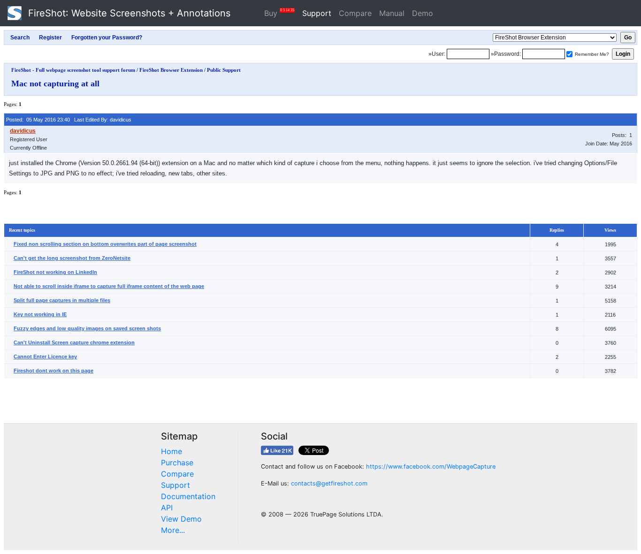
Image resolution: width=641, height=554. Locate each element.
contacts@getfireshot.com (329, 483)
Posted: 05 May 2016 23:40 (38, 119)
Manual (391, 13)
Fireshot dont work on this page (53, 370)
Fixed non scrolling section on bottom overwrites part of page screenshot (105, 244)
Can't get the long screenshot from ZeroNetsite (72, 258)
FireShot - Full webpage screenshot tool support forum (73, 70)
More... (173, 530)
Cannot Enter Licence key (45, 356)
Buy (279, 13)
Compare (355, 13)
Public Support (224, 70)
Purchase (177, 462)
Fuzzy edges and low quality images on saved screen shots (87, 328)
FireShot (127, 13)
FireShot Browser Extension (171, 70)
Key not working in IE (40, 314)
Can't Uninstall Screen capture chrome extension (74, 342)
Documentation (188, 496)
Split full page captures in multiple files (62, 300)
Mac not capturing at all (55, 83)
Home (171, 451)
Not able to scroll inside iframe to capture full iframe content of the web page (109, 286)
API (167, 507)
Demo (422, 13)
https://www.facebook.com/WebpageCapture (431, 466)
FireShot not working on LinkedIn (55, 272)
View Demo (181, 519)
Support (316, 13)
